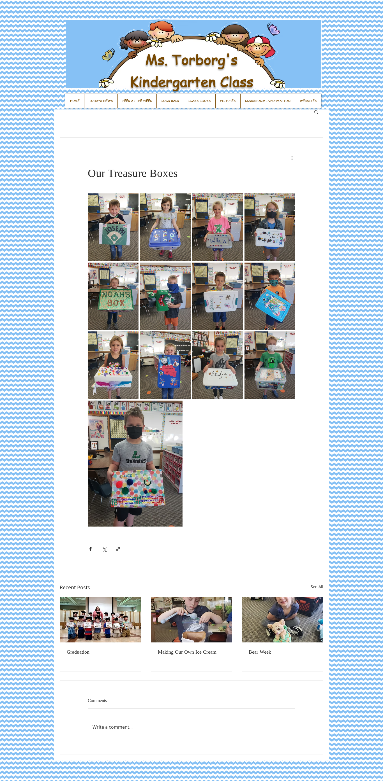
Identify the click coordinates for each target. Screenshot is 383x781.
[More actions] (292, 158)
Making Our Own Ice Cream (187, 652)
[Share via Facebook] (90, 549)
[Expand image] (113, 227)
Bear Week (260, 652)
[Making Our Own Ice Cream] (191, 619)
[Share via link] (118, 549)
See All (317, 586)
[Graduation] (100, 619)
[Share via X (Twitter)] (104, 549)
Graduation (78, 652)
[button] (316, 111)
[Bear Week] (282, 619)
